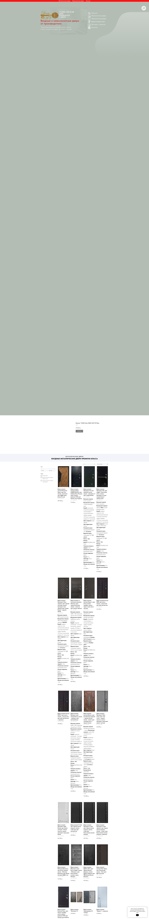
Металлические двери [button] (64, 1)
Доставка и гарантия (98, 24)
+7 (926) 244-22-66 (66, 12)
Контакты (94, 27)
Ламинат (88, 1)
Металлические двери (98, 16)
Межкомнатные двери (98, 18)
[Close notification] (146, 907)
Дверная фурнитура (98, 21)
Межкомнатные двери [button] (78, 1)
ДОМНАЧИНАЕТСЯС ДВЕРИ (64, 15)
